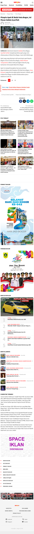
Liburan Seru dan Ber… (12, 382)
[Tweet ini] (24, 101)
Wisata (18, 324)
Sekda (20, 51)
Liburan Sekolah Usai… (12, 357)
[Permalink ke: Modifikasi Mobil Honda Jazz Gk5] (17, 306)
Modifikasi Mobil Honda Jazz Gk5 (17, 319)
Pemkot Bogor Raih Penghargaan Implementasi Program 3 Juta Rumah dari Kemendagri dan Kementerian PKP (25, 133)
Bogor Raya (10, 337)
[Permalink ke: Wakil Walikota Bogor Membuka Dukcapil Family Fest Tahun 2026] (25, 160)
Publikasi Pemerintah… (13, 364)
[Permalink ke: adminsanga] (2, 23)
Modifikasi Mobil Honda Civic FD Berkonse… (16, 332)
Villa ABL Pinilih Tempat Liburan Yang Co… (19, 326)
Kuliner (16, 387)
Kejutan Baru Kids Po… (12, 369)
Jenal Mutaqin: (7, 478)
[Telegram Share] (28, 101)
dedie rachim (6, 460)
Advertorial (9, 361)
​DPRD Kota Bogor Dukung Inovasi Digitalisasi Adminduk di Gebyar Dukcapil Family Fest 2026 (25, 151)
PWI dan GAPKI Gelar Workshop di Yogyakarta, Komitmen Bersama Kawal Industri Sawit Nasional (8, 133)
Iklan (9, 324)
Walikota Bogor (7, 472)
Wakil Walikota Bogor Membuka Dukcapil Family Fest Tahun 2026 (25, 168)
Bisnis (7, 355)
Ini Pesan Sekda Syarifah (7, 94)
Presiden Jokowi (7, 486)
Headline (15, 337)
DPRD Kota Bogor (8, 480)
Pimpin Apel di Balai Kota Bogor (23, 94)
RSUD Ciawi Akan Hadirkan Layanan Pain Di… (19, 339)
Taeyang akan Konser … (13, 376)
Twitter (25, 519)
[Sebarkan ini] (20, 101)
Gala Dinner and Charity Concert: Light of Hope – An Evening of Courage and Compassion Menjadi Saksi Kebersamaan (8, 169)
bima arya (5, 469)
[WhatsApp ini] (31, 101)
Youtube (26, 522)
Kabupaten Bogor (22, 337)
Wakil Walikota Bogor (9, 475)
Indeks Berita (8, 511)
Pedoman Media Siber (25, 511)
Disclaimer (25, 508)
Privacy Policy (17, 513)
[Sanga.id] (17, 2)
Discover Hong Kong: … (13, 388)
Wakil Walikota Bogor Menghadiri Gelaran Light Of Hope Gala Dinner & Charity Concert (8, 151)
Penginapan (13, 324)
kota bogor (6, 463)
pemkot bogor (7, 466)
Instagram (9, 522)
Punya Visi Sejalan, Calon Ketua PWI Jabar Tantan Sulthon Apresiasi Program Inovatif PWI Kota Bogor (15, 402)
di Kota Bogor (7, 483)
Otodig (9, 318)
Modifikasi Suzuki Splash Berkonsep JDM (19, 345)
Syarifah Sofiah (5, 53)
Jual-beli (16, 374)
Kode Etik (8, 508)
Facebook (9, 519)
